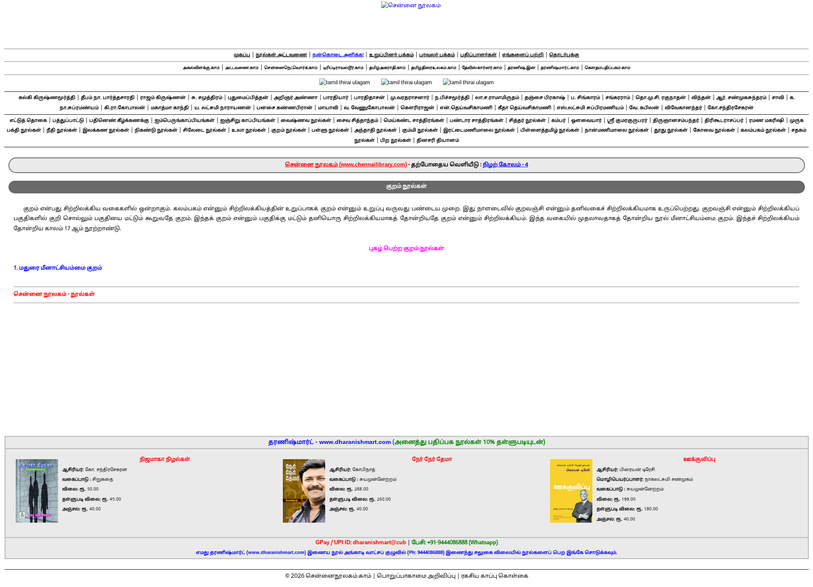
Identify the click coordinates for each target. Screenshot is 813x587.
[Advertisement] (407, 367)
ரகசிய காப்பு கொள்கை (494, 576)
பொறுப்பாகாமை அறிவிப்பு (416, 576)
